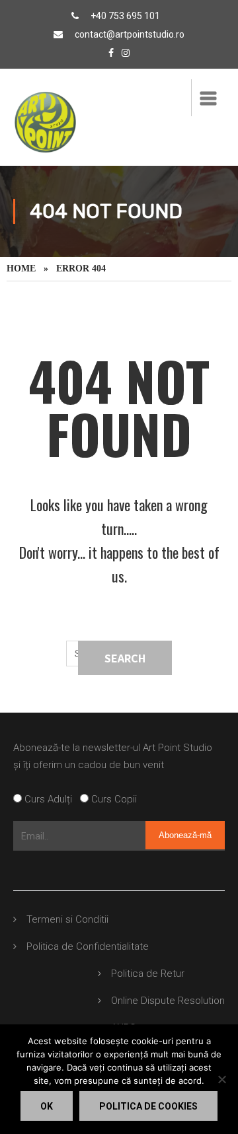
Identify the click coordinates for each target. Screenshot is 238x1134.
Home (21, 268)
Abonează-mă (185, 835)
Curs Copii (113, 799)
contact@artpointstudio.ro (129, 34)
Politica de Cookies (148, 1106)
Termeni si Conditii (67, 919)
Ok (46, 1106)
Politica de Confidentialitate (87, 946)
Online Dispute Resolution (168, 1001)
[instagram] (126, 53)
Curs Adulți (51, 799)
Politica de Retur (147, 973)
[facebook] (111, 53)
